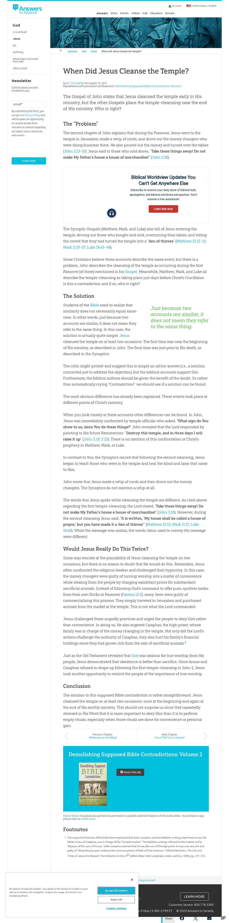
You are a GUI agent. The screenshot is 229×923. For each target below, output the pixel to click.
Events (124, 13)
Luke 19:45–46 (98, 247)
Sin (14, 45)
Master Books (71, 815)
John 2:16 (160, 157)
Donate (169, 13)
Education (156, 13)
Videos (135, 13)
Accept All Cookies (116, 890)
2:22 (104, 439)
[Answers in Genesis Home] (28, 9)
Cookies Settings (116, 908)
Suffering (18, 52)
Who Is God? (20, 68)
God (84, 51)
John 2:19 (91, 439)
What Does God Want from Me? (25, 60)
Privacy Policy (32, 115)
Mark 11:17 (180, 524)
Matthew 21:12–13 (191, 241)
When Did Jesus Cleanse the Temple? (121, 51)
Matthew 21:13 (158, 524)
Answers (102, 13)
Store (114, 13)
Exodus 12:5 (132, 594)
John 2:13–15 (74, 151)
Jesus (94, 51)
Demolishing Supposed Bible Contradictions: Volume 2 (148, 86)
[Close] (132, 880)
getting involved (145, 880)
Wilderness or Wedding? (103, 737)
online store (88, 818)
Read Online (132, 772)
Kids (145, 13)
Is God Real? (20, 32)
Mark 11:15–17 (74, 247)
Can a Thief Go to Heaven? (169, 737)
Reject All (116, 899)
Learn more (194, 896)
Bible (94, 305)
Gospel (131, 271)
